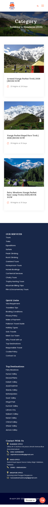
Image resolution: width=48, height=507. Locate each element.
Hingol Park (10, 402)
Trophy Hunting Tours (15, 281)
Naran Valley (11, 418)
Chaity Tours (11, 277)
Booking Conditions (14, 311)
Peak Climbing (12, 253)
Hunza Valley (11, 374)
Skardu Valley (11, 390)
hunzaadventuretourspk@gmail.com (23, 478)
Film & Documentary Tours (17, 289)
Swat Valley (11, 398)
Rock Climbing (12, 257)
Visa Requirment (13, 303)
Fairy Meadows (12, 370)
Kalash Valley (11, 382)
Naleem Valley (12, 414)
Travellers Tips (12, 307)
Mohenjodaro (11, 394)
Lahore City (11, 410)
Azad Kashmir (12, 386)
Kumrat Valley (12, 406)
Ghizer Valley (11, 426)
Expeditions (11, 245)
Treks (8, 241)
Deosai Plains (11, 378)
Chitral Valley (11, 422)
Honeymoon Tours (14, 265)
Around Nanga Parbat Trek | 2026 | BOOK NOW (23, 79)
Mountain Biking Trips (15, 285)
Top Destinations (13, 343)
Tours (8, 237)
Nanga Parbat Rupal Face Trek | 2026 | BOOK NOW (22, 136)
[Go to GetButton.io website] (42, 504)
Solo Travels (11, 331)
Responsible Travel (14, 347)
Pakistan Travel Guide (15, 323)
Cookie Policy (11, 351)
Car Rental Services (14, 273)
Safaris (9, 249)
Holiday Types (12, 327)
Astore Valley (11, 430)
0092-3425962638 (17, 452)
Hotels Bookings (13, 269)
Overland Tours (12, 261)
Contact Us (11, 355)
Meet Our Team (12, 335)
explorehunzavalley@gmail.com (22, 454)
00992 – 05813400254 (18, 467)
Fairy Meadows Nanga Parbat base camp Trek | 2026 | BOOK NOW (21, 195)
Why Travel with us (14, 339)
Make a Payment (13, 319)
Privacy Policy (11, 315)
